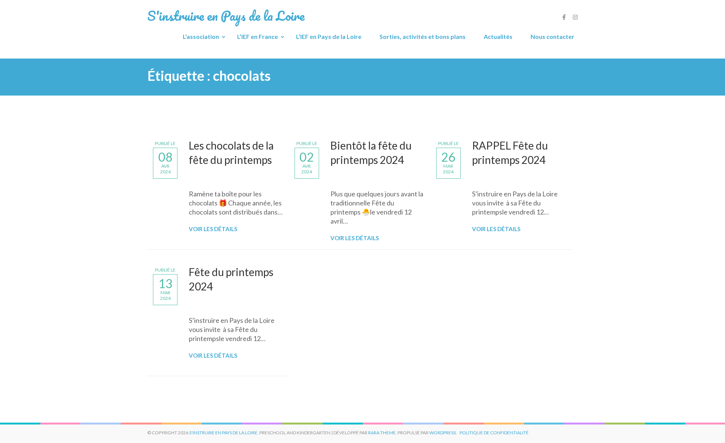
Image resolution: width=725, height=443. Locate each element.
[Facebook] (564, 17)
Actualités (498, 36)
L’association (201, 36)
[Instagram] (575, 17)
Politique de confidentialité (494, 432)
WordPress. (443, 432)
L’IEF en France (257, 36)
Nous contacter (552, 36)
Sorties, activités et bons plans (422, 36)
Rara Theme (382, 432)
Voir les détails (213, 228)
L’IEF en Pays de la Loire (328, 36)
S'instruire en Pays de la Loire (223, 432)
